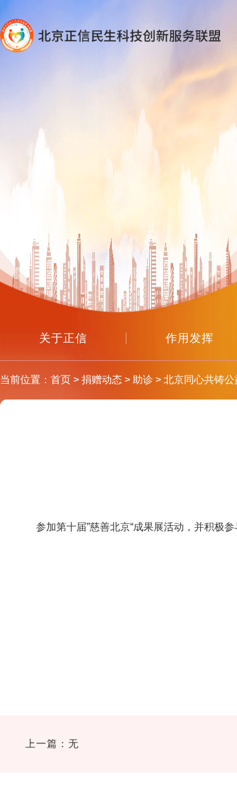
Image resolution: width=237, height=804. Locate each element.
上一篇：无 (52, 743)
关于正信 (63, 338)
